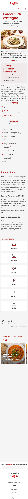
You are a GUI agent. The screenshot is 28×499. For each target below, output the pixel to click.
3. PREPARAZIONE (9, 72)
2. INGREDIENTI (8, 69)
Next (25, 353)
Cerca (21, 9)
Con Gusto (14, 489)
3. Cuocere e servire (10, 80)
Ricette (14, 492)
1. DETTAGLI (7, 66)
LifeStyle (14, 495)
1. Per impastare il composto (13, 75)
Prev (2, 353)
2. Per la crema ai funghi (12, 77)
